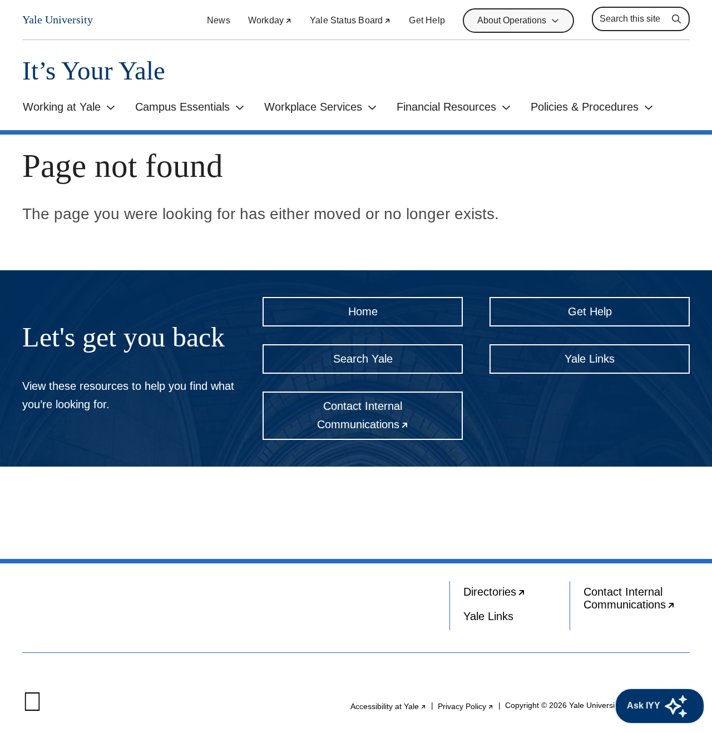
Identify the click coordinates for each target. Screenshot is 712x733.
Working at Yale (62, 107)
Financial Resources (446, 107)
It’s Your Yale (93, 71)
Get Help (427, 20)
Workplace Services (313, 107)
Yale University (57, 20)
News (218, 20)
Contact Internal (390, 419)
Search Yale (363, 359)
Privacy (466, 706)
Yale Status (350, 20)
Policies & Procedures (585, 107)
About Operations (511, 20)
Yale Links (590, 359)
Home (363, 311)
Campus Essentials (182, 107)
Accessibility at (388, 706)
